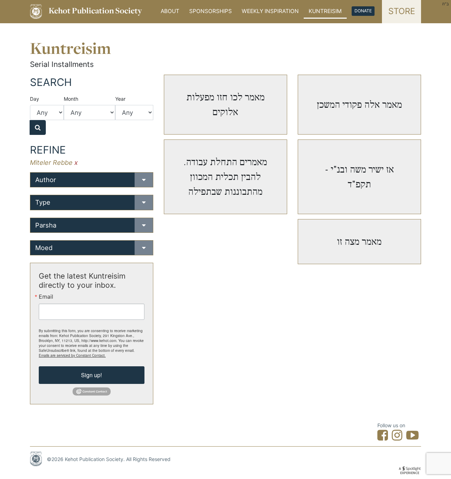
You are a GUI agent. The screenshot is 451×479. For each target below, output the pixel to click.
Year (120, 99)
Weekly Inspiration (270, 11)
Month (71, 99)
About (170, 11)
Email (46, 296)
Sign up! (91, 375)
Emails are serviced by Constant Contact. (72, 355)
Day (34, 99)
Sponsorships (210, 11)
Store (401, 11)
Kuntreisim (325, 11)
